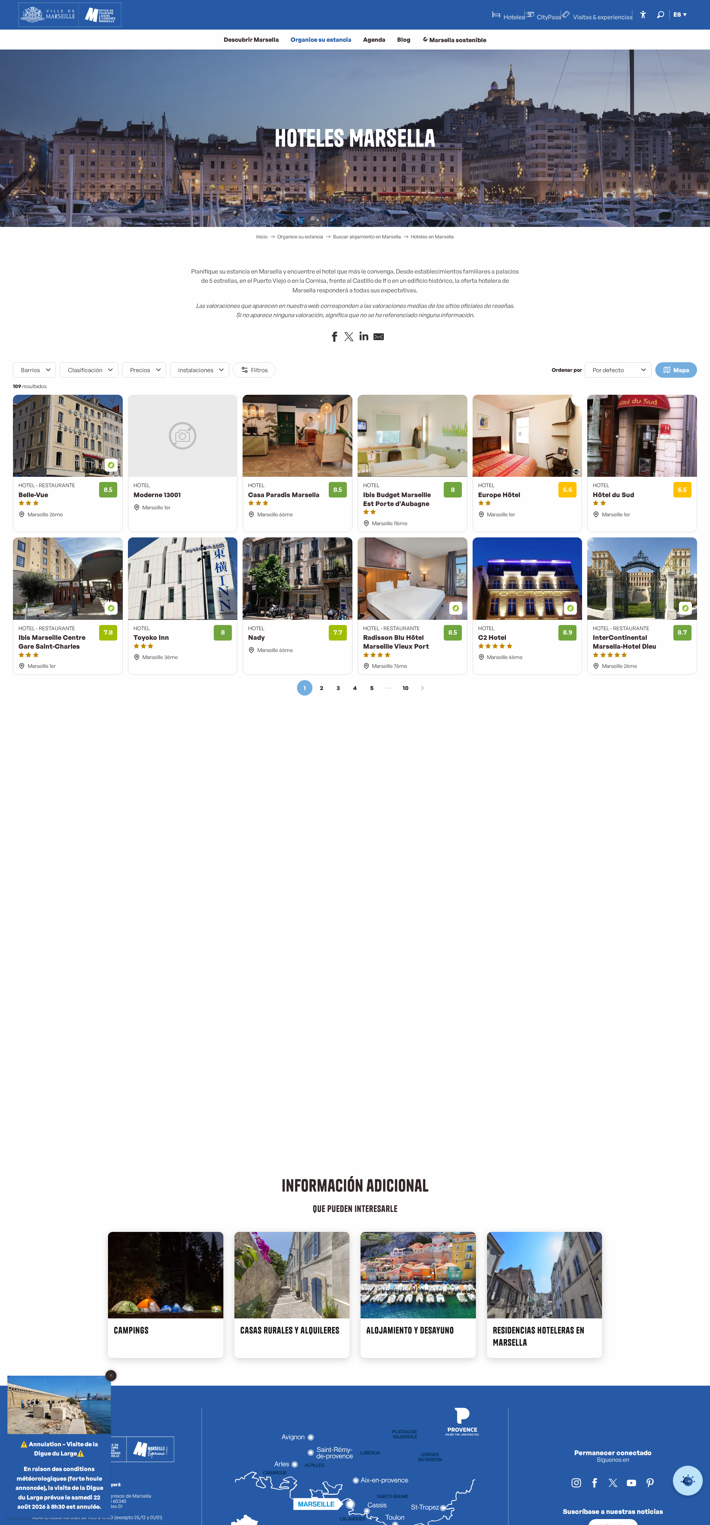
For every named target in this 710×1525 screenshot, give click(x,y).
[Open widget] (688, 1481)
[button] (661, 14)
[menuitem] (69, 15)
